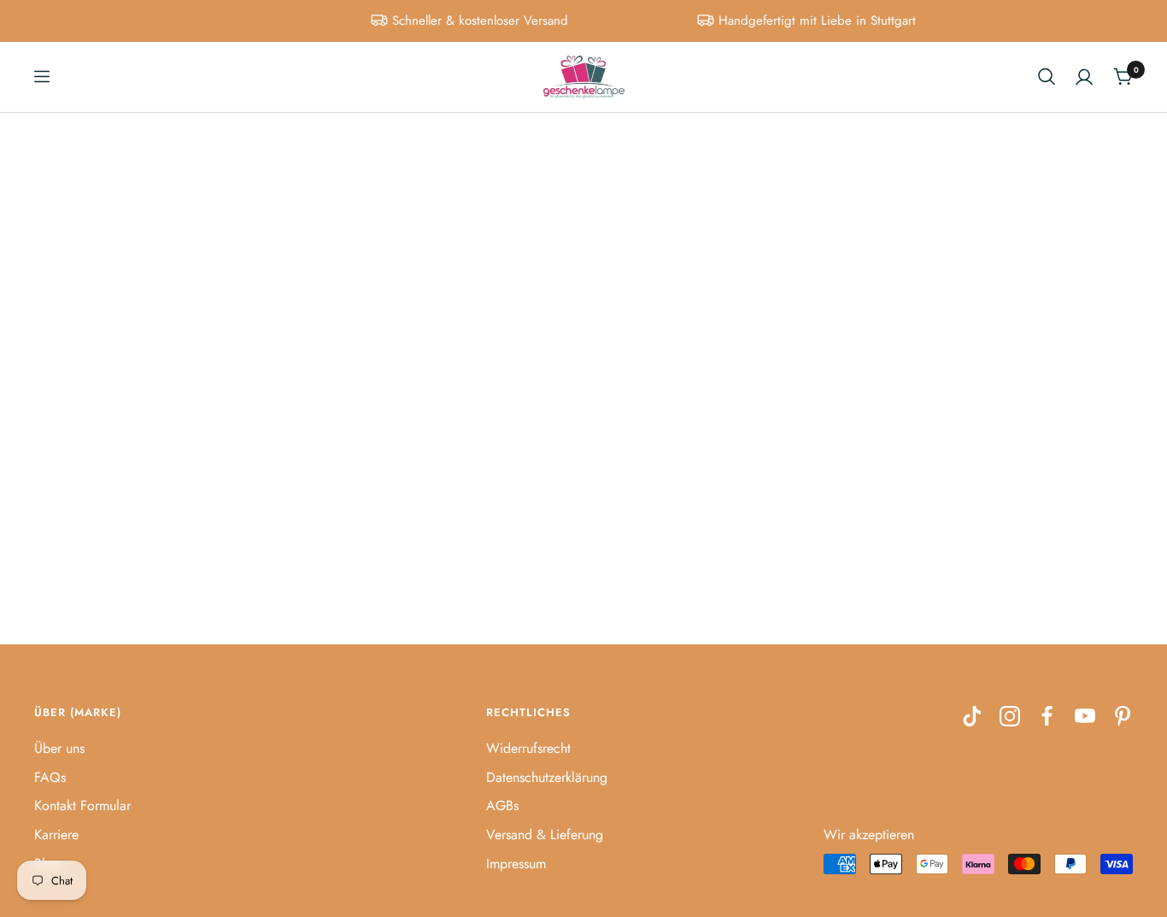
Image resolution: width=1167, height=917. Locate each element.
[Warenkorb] (1123, 76)
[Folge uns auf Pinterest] (1122, 716)
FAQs (50, 777)
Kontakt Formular (82, 805)
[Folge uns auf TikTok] (972, 716)
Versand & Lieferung (544, 834)
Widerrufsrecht (528, 748)
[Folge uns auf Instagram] (1010, 716)
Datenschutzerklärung (546, 777)
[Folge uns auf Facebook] (1047, 716)
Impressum (516, 863)
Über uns (59, 748)
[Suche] (1046, 76)
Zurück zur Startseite (583, 429)
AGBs (502, 805)
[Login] (1084, 76)
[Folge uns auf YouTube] (1085, 716)
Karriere (56, 834)
